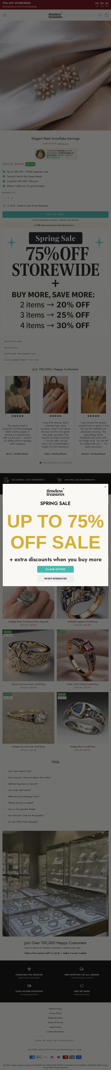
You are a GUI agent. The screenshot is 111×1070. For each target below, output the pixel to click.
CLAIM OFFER (55, 569)
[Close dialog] (105, 486)
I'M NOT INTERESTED (55, 579)
